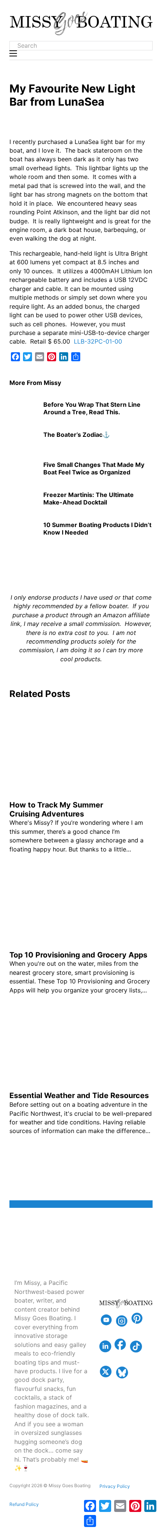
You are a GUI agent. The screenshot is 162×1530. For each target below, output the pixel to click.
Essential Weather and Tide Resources (79, 1095)
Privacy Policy (114, 1486)
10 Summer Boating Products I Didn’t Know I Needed (97, 528)
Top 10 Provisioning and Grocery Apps (78, 954)
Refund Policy (24, 1504)
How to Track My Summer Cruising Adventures (56, 809)
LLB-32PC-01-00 (97, 341)
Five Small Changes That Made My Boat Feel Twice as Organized (93, 468)
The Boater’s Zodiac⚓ (76, 434)
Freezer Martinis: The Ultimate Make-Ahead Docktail (88, 498)
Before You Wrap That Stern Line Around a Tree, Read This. (92, 408)
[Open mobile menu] (13, 53)
